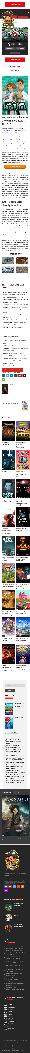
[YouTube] (10, 886)
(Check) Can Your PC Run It (12, 370)
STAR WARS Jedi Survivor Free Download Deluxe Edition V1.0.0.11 (15, 782)
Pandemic (9, 191)
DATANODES (15, 70)
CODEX (10, 1004)
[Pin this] (20, 375)
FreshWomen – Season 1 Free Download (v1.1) (14, 767)
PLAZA (10, 1011)
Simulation (10, 128)
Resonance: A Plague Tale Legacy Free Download (13, 838)
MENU (4, 16)
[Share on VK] (24, 375)
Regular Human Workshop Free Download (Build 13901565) (15, 758)
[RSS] (22, 886)
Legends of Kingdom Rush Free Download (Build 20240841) (8, 586)
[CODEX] (5, 1005)
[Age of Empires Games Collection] (8, 928)
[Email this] (3, 379)
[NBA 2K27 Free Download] (9, 723)
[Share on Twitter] (7, 375)
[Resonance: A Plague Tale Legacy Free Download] (15, 815)
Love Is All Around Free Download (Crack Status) (13, 746)
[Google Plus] (18, 886)
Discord (14, 16)
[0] (9, 45)
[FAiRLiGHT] (5, 1029)
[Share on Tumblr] (16, 375)
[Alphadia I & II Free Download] (8, 627)
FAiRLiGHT (11, 1028)
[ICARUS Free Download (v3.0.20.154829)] (15, 405)
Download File (15, 4)
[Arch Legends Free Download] (23, 517)
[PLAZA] (5, 1012)
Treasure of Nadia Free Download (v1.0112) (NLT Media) (15, 771)
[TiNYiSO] (5, 1015)
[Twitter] (14, 886)
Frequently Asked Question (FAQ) (13, 1050)
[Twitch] (6, 890)
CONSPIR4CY (11, 1021)
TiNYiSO (10, 1014)
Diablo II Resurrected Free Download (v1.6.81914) (22, 559)
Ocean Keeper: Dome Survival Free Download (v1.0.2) (8, 559)
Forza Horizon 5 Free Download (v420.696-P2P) (15, 763)
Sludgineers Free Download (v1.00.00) (19, 704)
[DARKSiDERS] (5, 1008)
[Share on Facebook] (3, 375)
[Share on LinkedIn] (11, 375)
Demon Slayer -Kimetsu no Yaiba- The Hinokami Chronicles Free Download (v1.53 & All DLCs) (15, 740)
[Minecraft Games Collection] (8, 907)
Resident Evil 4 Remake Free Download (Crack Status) (14, 750)
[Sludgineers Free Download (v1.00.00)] (9, 709)
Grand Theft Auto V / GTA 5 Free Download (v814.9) (15, 754)
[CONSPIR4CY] (5, 1022)
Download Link (16, 166)
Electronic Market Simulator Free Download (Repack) (21, 667)
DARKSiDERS (11, 1007)
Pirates (6, 1025)
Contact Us (16, 1046)
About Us (12, 1048)
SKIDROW (10, 1018)
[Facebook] (6, 886)
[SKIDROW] (5, 1019)
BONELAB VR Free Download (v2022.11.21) (21, 586)
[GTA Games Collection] (8, 918)
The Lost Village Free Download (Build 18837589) (22, 640)
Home (8, 1046)
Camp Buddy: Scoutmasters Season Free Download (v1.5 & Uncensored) (15, 776)
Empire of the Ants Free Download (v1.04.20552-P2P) (7, 613)
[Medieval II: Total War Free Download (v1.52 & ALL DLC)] (15, 389)
